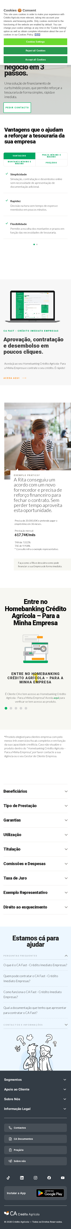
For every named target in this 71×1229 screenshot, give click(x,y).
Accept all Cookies (35, 59)
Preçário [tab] (51, 163)
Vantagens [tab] (19, 156)
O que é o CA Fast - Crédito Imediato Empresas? (35, 965)
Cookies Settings (35, 41)
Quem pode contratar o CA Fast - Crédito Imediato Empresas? (30, 978)
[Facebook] (49, 1178)
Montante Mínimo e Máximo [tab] (19, 163)
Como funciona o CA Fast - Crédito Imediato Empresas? (32, 994)
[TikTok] (8, 1178)
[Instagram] (35, 1178)
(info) (37, 34)
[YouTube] (63, 1178)
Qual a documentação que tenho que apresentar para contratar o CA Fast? (34, 1010)
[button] (5, 708)
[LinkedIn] (22, 1178)
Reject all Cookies (35, 50)
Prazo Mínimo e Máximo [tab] (51, 156)
